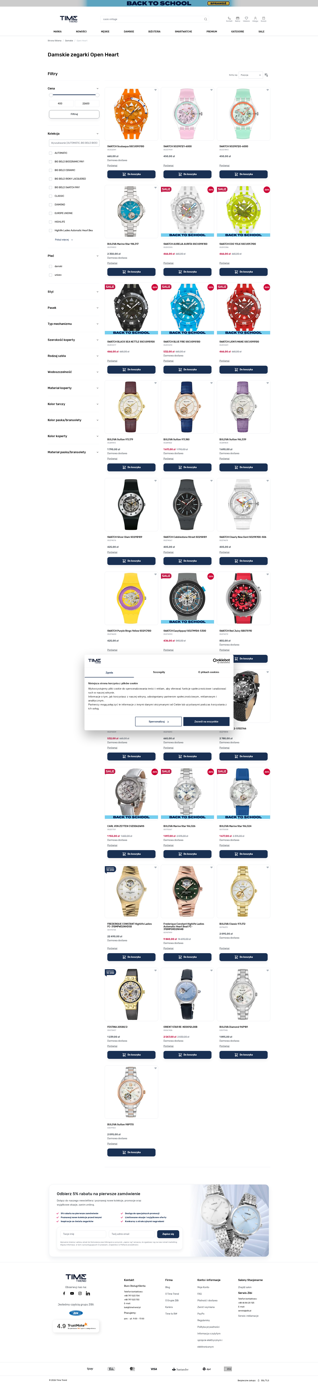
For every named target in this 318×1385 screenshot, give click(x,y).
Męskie (105, 31)
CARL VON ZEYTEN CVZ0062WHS (125, 826)
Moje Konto (203, 1287)
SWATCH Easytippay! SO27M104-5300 (184, 631)
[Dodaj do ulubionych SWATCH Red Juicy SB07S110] (267, 574)
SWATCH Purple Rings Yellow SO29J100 (129, 631)
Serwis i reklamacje (248, 1316)
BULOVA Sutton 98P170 (120, 1124)
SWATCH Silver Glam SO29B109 (124, 537)
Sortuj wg (233, 75)
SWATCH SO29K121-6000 (177, 146)
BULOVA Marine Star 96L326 (179, 826)
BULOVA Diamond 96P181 (233, 1027)
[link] (74, 153)
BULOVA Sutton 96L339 (232, 439)
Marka (57, 31)
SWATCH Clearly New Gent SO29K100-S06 (242, 537)
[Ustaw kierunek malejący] (266, 75)
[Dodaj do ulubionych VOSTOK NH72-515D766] (267, 672)
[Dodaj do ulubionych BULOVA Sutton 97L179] (155, 383)
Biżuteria (154, 31)
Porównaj (112, 165)
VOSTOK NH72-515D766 (232, 728)
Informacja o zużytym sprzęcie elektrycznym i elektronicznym (209, 1340)
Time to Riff (171, 1313)
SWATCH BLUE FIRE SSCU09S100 (181, 342)
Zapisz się (168, 1234)
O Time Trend (172, 1294)
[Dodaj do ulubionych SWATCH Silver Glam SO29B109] (155, 480)
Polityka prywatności (208, 1327)
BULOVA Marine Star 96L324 (235, 826)
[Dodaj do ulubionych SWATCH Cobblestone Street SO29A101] (211, 480)
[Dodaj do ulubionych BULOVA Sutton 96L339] (267, 383)
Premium (212, 31)
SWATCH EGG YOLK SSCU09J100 (237, 244)
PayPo (200, 1313)
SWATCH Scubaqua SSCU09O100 (125, 146)
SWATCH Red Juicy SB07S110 (235, 631)
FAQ (199, 1294)
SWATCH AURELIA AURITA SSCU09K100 (185, 244)
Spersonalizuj (157, 721)
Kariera (169, 1307)
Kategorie (237, 31)
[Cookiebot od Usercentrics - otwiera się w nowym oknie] (215, 661)
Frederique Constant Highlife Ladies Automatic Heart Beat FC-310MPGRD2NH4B (183, 927)
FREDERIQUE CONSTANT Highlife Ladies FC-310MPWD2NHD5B (129, 925)
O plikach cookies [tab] (208, 672)
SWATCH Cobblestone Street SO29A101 (185, 537)
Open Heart (82, 41)
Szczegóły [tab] (159, 672)
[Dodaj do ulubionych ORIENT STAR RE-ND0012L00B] (211, 970)
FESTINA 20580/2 (117, 1027)
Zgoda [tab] (109, 672)
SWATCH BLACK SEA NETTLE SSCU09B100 (131, 342)
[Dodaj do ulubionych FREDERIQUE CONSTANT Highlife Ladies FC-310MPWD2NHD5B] (155, 867)
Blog (167, 1287)
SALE (262, 31)
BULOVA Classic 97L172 (232, 924)
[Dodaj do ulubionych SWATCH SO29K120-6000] (267, 89)
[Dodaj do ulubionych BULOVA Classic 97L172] (267, 867)
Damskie (129, 31)
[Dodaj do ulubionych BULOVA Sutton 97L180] (211, 383)
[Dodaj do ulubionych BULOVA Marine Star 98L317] (155, 187)
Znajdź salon (244, 1287)
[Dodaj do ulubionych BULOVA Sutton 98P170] (155, 1068)
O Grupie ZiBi (172, 1300)
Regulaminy (203, 1320)
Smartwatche (183, 31)
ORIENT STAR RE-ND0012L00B (180, 1027)
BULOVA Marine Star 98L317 (123, 244)
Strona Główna (54, 41)
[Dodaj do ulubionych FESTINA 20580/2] (155, 970)
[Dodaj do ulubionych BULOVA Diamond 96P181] (267, 970)
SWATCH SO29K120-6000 (233, 146)
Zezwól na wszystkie (206, 721)
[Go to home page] (68, 19)
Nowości (81, 31)
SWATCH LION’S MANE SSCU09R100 (239, 342)
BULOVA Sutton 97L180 (176, 439)
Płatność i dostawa (207, 1300)
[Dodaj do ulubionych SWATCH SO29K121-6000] (211, 89)
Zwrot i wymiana (206, 1307)
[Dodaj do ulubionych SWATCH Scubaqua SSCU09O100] (155, 89)
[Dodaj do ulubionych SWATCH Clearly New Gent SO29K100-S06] (267, 480)
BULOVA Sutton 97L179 (120, 439)
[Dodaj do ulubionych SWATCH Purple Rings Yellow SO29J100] (155, 574)
